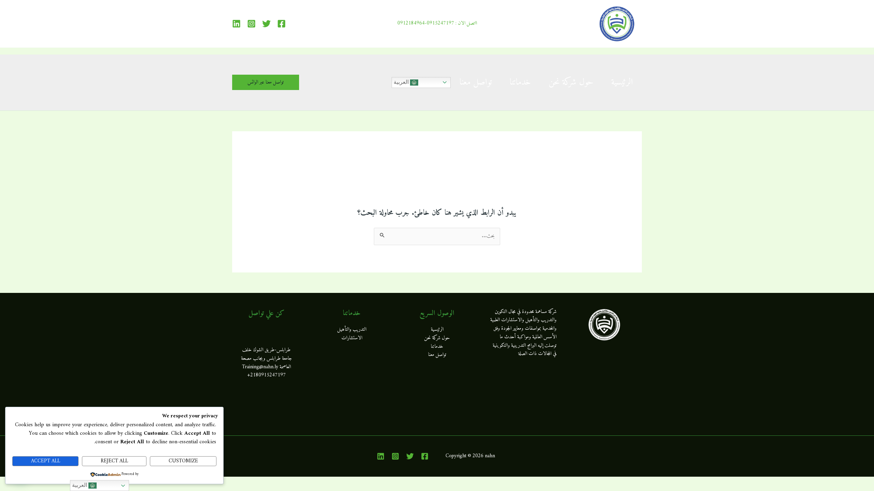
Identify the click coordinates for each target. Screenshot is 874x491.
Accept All (45, 461)
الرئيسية (622, 82)
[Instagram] (251, 23)
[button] (265, 82)
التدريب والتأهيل (351, 329)
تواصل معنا (476, 82)
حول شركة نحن (571, 82)
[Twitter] (266, 23)
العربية (402, 82)
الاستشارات (351, 338)
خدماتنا (520, 82)
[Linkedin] (236, 23)
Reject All (114, 461)
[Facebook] (281, 23)
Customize (183, 461)
